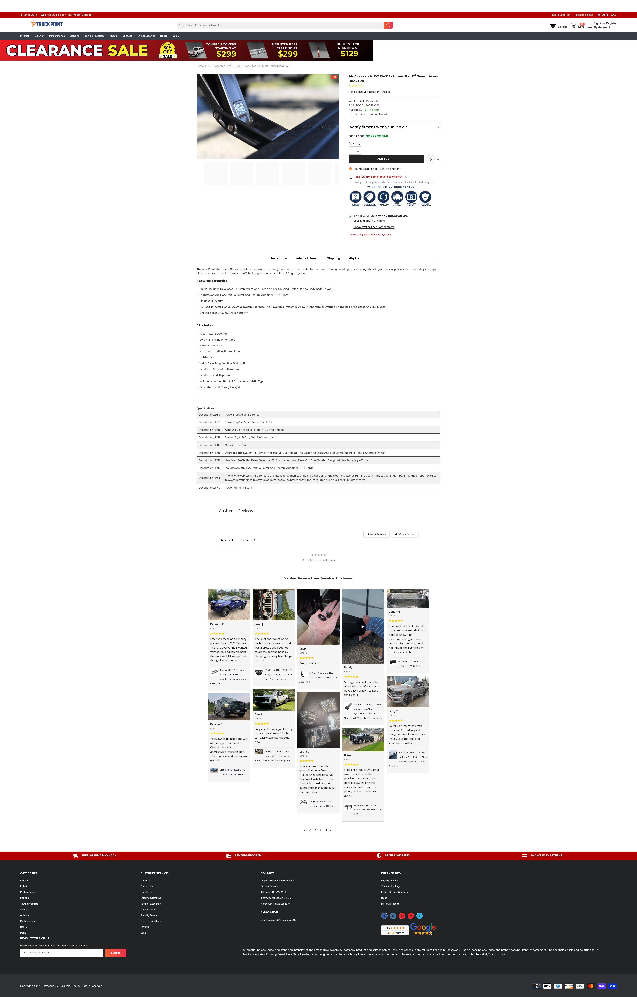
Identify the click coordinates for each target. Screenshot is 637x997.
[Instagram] (393, 916)
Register (611, 23)
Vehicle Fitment (307, 258)
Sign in (598, 23)
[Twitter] (419, 916)
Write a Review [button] (407, 533)
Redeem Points (583, 14)
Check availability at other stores (373, 227)
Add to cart (386, 158)
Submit (116, 952)
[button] (558, 25)
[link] (94, 856)
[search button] (388, 25)
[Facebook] (384, 916)
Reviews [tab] (225, 540)
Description (278, 258)
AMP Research (369, 101)
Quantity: (355, 143)
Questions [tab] (246, 540)
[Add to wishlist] (430, 159)
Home (200, 66)
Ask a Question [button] (378, 533)
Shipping (333, 258)
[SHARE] (437, 159)
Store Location (561, 14)
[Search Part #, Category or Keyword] (285, 25)
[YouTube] (411, 916)
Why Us (353, 258)
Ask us (386, 91)
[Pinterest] (402, 916)
